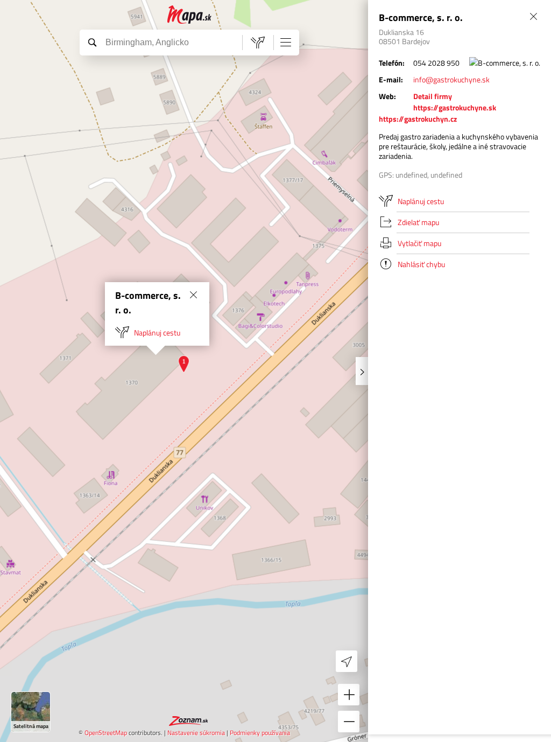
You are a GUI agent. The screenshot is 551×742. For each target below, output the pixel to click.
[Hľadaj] (92, 42)
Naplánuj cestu (157, 332)
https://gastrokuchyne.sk (454, 107)
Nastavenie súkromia (196, 732)
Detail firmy (432, 96)
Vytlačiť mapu (419, 243)
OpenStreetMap (105, 732)
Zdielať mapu (418, 222)
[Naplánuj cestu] (258, 43)
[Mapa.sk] (189, 14)
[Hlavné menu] (286, 42)
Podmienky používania (260, 732)
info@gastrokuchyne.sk (451, 79)
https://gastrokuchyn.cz (418, 118)
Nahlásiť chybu (421, 264)
